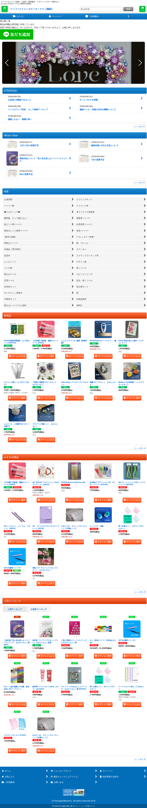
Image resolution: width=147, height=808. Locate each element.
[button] (4, 9)
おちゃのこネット (69, 806)
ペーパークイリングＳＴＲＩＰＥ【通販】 (32, 8)
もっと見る (138, 126)
